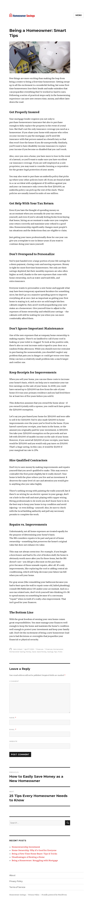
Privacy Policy (16, 881)
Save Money (41, 652)
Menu (79, 15)
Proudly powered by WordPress (54, 895)
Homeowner (58, 649)
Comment (14, 681)
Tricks (60, 652)
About (12, 875)
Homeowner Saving (17, 652)
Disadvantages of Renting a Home (28, 857)
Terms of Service (17, 887)
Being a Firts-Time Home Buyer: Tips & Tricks (34, 853)
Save (34, 652)
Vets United (17, 649)
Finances (39, 649)
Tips (55, 652)
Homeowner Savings (17, 895)
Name (12, 718)
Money (28, 652)
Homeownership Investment (26, 847)
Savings (50, 652)
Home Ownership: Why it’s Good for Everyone (34, 850)
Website (13, 741)
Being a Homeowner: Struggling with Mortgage (35, 860)
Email (12, 730)
